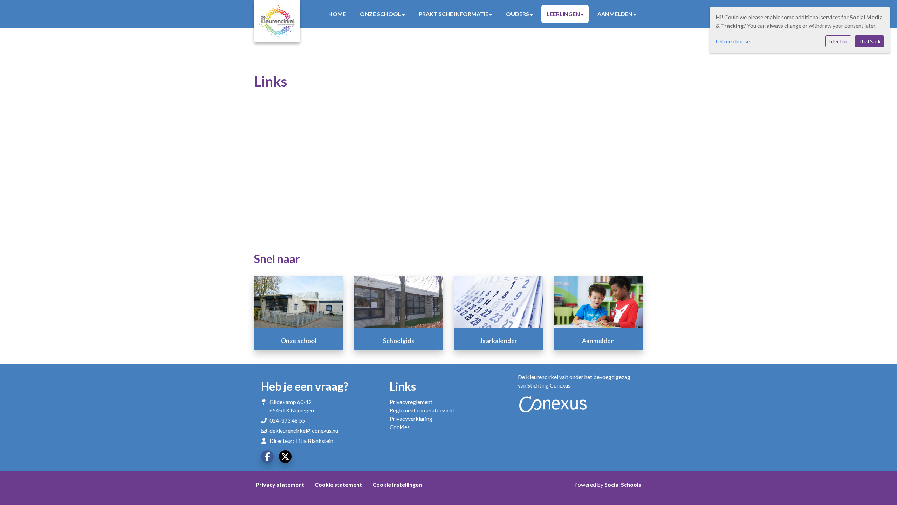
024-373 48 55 (287, 420)
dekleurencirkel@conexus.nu (303, 430)
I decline (838, 41)
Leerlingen (564, 14)
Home (337, 14)
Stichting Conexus (548, 385)
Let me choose (732, 41)
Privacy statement (280, 484)
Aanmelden (615, 14)
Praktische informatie (454, 14)
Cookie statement (338, 484)
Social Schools (622, 484)
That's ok (869, 41)
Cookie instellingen (397, 484)
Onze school (381, 14)
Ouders (518, 14)
